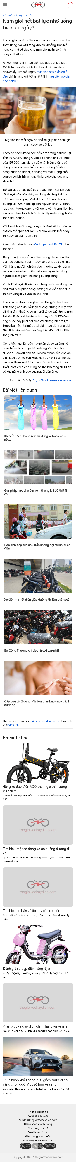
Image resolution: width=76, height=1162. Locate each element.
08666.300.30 (39, 1115)
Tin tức (28, 15)
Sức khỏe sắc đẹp (13, 15)
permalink (12, 724)
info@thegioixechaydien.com (39, 1120)
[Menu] (5, 4)
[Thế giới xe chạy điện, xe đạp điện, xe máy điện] (38, 4)
